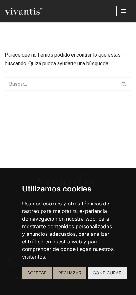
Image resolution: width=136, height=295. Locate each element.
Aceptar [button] (37, 272)
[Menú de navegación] (123, 11)
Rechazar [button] (69, 272)
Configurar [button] (107, 272)
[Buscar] (124, 84)
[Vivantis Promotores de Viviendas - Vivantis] (24, 11)
